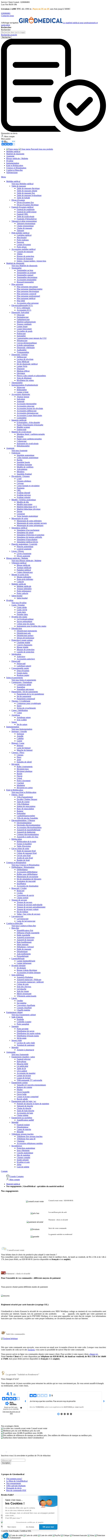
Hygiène (9, 161)
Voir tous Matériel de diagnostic (24, 266)
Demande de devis (14, 1488)
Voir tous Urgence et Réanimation (25, 865)
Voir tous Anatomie (19, 450)
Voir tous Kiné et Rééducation (23, 792)
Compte (4, 1171)
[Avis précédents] (25, 1401)
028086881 (5, 13)
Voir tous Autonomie (20, 1054)
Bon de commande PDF (16, 1490)
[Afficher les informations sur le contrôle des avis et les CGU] (21, 1408)
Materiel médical (13, 1184)
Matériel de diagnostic (15, 154)
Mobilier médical (13, 151)
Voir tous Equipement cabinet (23, 1015)
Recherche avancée (9, 35)
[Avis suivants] (104, 1401)
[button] (5, 1535)
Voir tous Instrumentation (21, 729)
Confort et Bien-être (14, 170)
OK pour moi (48, 1527)
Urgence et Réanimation (16, 168)
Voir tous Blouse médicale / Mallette (26, 560)
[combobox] (13, 32)
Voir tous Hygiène (18, 603)
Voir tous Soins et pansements (23, 680)
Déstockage (12, 172)
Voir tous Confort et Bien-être (23, 926)
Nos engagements (13, 1483)
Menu (3, 177)
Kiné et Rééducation (14, 165)
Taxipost (31, 1350)
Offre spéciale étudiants (16, 1486)
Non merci (11, 1527)
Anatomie (10, 156)
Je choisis (30, 1527)
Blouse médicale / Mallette (17, 158)
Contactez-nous (7, 16)
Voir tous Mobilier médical (22, 184)
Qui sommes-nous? (14, 1479)
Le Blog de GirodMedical (17, 1481)
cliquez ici (93, 1354)
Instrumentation (12, 163)
